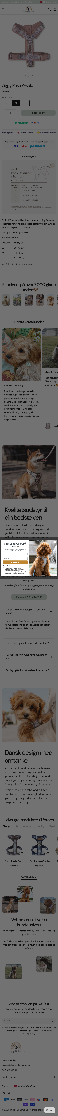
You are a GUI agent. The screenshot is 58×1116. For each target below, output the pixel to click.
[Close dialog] (55, 542)
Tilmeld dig (15, 562)
